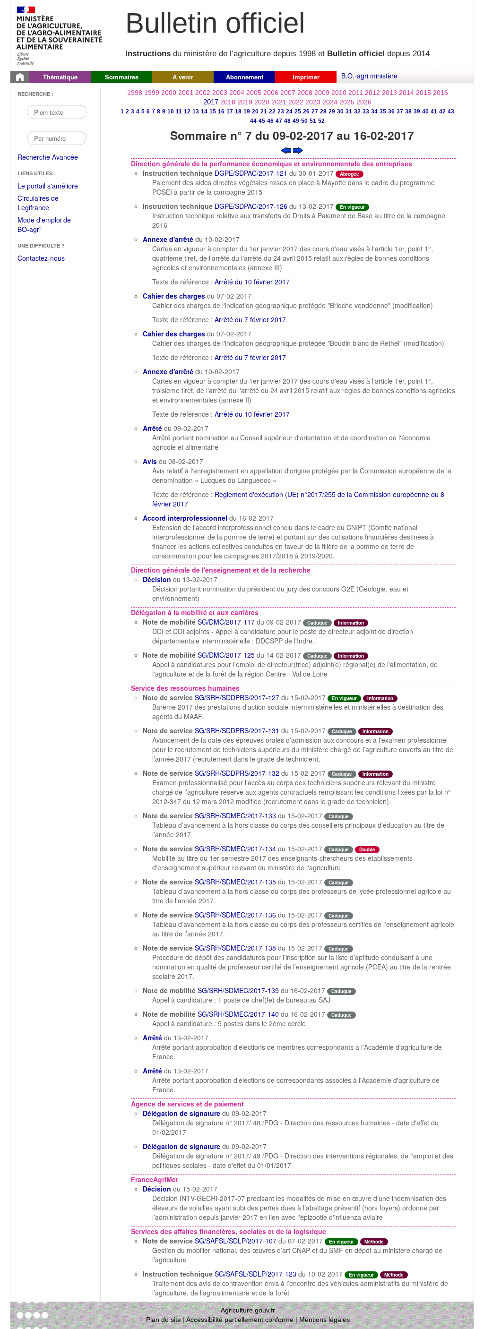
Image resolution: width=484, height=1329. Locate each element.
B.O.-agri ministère (369, 75)
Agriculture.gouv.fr (248, 1310)
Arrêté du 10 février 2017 (252, 281)
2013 (389, 92)
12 (187, 111)
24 (289, 111)
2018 (227, 102)
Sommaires (121, 76)
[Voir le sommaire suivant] (298, 149)
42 (442, 111)
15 (212, 111)
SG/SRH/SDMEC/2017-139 (238, 990)
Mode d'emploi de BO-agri (44, 225)
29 (331, 111)
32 (357, 111)
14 (204, 111)
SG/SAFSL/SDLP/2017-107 (236, 1240)
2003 (219, 92)
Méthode (374, 1241)
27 (314, 111)
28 (323, 111)
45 (262, 121)
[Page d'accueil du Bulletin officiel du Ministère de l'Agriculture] (19, 77)
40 (425, 111)
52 (321, 121)
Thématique (60, 76)
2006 (270, 92)
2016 (440, 92)
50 (304, 121)
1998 (134, 92)
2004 (236, 92)
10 (170, 111)
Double (367, 849)
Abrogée (349, 174)
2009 (321, 92)
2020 (261, 102)
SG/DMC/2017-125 (226, 655)
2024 (329, 102)
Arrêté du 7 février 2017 (250, 319)
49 (296, 121)
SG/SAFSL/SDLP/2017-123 (255, 1273)
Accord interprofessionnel (185, 518)
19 (246, 111)
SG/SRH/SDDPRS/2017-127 (237, 697)
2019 (244, 102)
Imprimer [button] (306, 76)
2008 (304, 92)
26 (306, 111)
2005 (253, 92)
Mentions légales (324, 1319)
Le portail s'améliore (54, 186)
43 (451, 111)
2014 (406, 92)
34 (374, 111)
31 (349, 111)
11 (179, 111)
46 (270, 121)
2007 (287, 92)
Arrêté (152, 428)
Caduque (317, 622)
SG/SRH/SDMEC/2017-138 (235, 947)
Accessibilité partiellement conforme (240, 1319)
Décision (157, 579)
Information (351, 622)
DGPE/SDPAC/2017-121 (251, 173)
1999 (151, 92)
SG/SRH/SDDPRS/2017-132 (237, 773)
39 (417, 111)
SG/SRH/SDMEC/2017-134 (235, 848)
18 (238, 111)
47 (279, 121)
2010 (338, 92)
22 (272, 111)
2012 (372, 92)
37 (400, 111)
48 (287, 121)
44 (253, 121)
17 (229, 111)
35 (383, 111)
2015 (423, 92)
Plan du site (163, 1319)
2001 (185, 92)
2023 (312, 102)
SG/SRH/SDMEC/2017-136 (235, 914)
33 (366, 111)
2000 (168, 92)
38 (408, 111)
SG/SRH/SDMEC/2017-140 (238, 1014)
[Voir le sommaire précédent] (286, 149)
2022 (295, 102)
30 (340, 111)
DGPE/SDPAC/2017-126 (251, 206)
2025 (346, 102)
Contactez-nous (41, 258)
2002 (202, 92)
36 (391, 111)
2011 (355, 92)
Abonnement (244, 76)
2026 (364, 102)
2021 (278, 102)
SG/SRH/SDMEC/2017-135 (235, 881)
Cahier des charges (174, 295)
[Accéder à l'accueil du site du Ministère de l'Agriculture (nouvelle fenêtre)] (59, 34)
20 (255, 111)
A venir (183, 76)
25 (297, 111)
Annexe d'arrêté (168, 239)
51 (313, 121)
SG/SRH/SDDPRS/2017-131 (237, 730)
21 (263, 111)
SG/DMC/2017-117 (226, 621)
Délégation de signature (181, 1113)
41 (434, 111)
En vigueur (352, 207)
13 (195, 111)
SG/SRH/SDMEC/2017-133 (235, 815)
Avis (150, 461)
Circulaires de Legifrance (45, 203)
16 (221, 111)
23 (280, 111)
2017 (210, 102)
